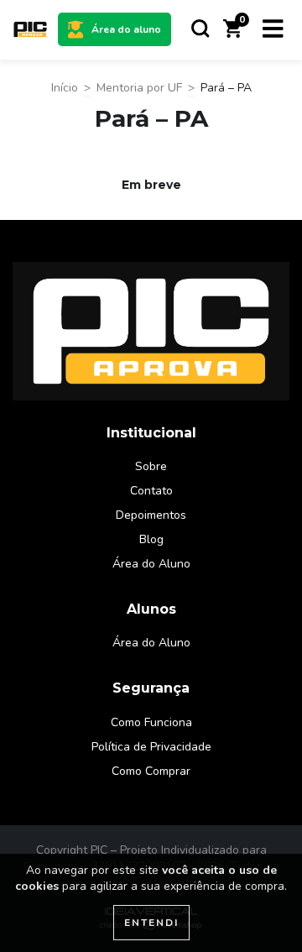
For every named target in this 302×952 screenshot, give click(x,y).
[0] (232, 34)
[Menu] (273, 29)
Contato (151, 491)
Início (64, 88)
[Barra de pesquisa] (200, 29)
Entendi (151, 922)
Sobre (151, 466)
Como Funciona (151, 722)
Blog (151, 539)
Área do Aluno (151, 564)
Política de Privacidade (151, 747)
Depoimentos (151, 515)
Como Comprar (151, 771)
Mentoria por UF (139, 88)
